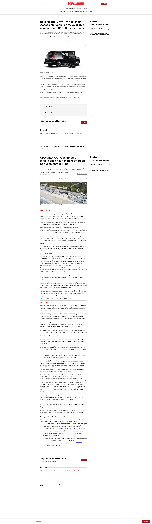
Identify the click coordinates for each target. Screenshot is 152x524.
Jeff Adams (43, 36)
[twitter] (63, 41)
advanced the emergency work (78, 437)
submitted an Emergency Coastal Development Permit (67, 431)
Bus (61, 11)
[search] (43, 4)
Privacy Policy (38, 521)
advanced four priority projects (69, 428)
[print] (86, 41)
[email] (67, 41)
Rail (65, 11)
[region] (76, 521)
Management (89, 11)
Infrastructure (43, 153)
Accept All (146, 521)
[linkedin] (61, 41)
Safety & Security (79, 11)
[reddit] (65, 41)
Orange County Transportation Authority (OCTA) (57, 172)
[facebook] (59, 41)
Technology (70, 11)
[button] (41, 4)
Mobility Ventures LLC (57, 36)
